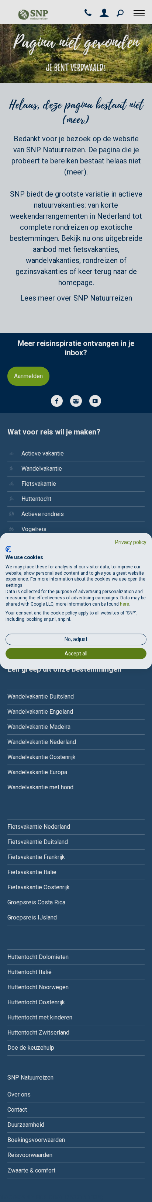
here (124, 604)
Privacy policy (130, 542)
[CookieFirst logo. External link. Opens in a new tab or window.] (8, 549)
